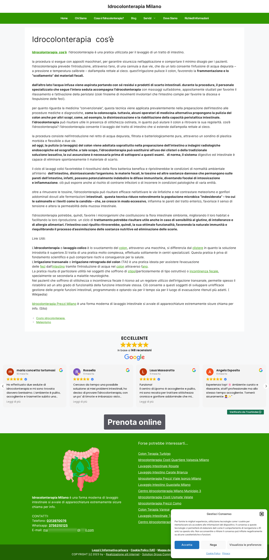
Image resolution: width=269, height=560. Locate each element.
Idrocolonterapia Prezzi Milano (54, 304)
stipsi (132, 271)
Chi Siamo (81, 18)
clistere (198, 248)
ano (145, 266)
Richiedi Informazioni (197, 18)
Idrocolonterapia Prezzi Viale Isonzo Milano (169, 478)
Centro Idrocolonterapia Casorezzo (163, 522)
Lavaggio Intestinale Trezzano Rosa (164, 516)
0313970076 (56, 521)
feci (42, 266)
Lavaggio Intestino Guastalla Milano (164, 485)
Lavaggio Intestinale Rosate (158, 466)
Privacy (226, 553)
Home (64, 18)
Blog (133, 18)
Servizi (147, 18)
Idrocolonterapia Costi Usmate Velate (165, 497)
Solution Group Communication (162, 554)
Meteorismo (43, 322)
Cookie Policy (213, 553)
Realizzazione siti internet (122, 554)
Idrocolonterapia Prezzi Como (159, 503)
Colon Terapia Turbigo (154, 454)
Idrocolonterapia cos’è (49, 52)
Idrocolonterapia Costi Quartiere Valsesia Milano (173, 460)
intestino (58, 266)
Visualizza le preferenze (245, 544)
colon (123, 248)
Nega (213, 544)
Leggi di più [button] (13, 401)
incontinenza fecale (204, 271)
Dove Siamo (170, 18)
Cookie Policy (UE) (143, 550)
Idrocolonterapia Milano (134, 6)
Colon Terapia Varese (154, 509)
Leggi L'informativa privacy (110, 550)
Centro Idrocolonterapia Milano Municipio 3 (169, 491)
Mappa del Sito (167, 550)
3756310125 (58, 525)
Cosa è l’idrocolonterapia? (109, 18)
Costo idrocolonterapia (50, 318)
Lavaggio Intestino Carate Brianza (163, 472)
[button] (262, 514)
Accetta (187, 544)
